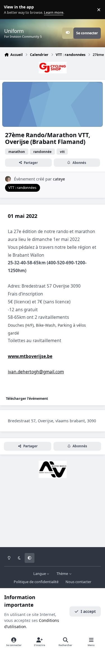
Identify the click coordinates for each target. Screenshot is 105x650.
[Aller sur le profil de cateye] (8, 179)
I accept (88, 611)
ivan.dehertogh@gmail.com (36, 372)
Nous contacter (78, 581)
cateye (59, 179)
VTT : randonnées (22, 187)
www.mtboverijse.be (30, 356)
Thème (63, 573)
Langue (40, 573)
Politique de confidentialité (36, 581)
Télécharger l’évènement (27, 398)
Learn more (11, 9)
